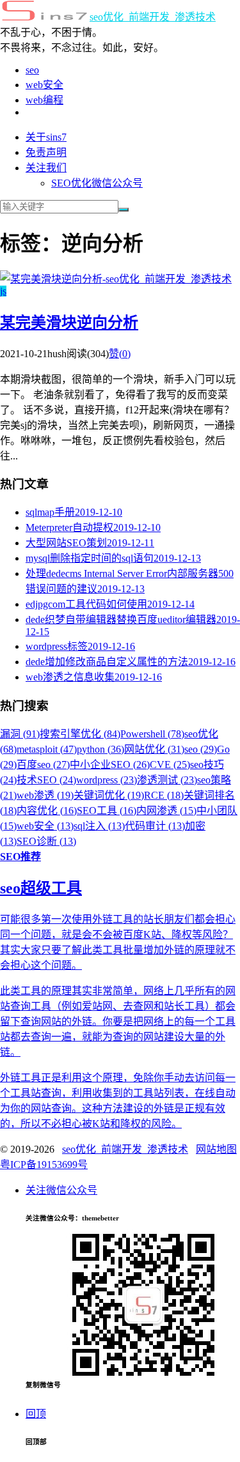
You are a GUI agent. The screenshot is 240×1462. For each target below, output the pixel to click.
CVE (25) (170, 764)
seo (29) (200, 749)
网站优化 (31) (154, 749)
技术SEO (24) (46, 779)
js (3, 291)
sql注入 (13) (99, 825)
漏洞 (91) (20, 733)
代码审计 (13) (155, 825)
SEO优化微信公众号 (97, 183)
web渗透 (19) (45, 795)
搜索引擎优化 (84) (80, 733)
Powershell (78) (152, 733)
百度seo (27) (43, 764)
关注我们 (46, 167)
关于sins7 (46, 137)
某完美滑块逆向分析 (69, 322)
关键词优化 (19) (109, 795)
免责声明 (46, 152)
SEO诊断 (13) (46, 841)
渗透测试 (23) (167, 779)
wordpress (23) (106, 779)
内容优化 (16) (47, 810)
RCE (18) (164, 795)
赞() (120, 353)
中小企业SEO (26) (110, 764)
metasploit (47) (47, 749)
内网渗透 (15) (166, 810)
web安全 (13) (45, 825)
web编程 (44, 100)
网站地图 (216, 1149)
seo (32, 70)
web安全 (44, 84)
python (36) (100, 749)
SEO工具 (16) (106, 810)
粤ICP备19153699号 (44, 1164)
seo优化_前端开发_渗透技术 (153, 17)
